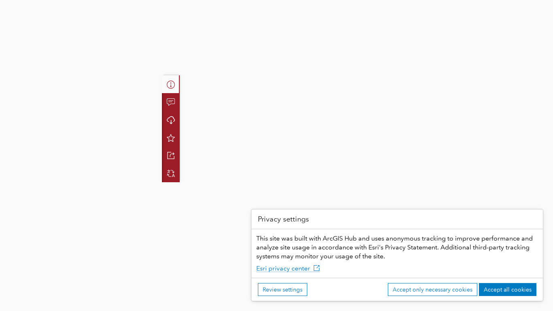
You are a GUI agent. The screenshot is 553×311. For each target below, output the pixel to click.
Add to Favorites (171, 138)
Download (171, 120)
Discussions (171, 102)
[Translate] (171, 173)
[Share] (171, 155)
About (171, 84)
